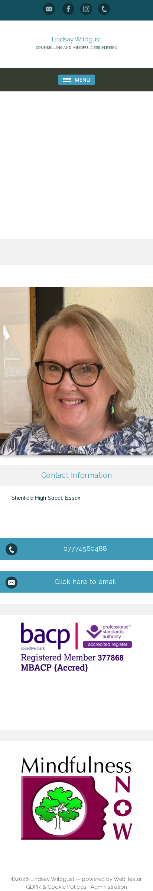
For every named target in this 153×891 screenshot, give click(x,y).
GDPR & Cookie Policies (56, 887)
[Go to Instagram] (86, 9)
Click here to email (85, 582)
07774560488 (85, 548)
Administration (109, 887)
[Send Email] (49, 9)
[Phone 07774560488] (104, 9)
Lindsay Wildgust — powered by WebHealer (86, 879)
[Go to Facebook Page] (68, 9)
